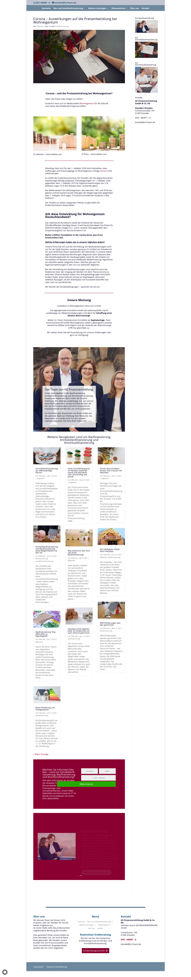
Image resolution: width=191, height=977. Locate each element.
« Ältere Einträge (40, 754)
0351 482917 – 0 (142, 117)
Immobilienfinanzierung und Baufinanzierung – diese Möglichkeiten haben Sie (46, 549)
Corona (103, 171)
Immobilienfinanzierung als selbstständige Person (46, 470)
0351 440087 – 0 (128, 939)
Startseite (46, 8)
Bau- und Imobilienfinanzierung (68, 8)
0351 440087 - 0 (42, 2)
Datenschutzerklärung (57, 966)
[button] (5, 972)
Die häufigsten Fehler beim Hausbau (110, 550)
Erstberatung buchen (94, 950)
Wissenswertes (118, 8)
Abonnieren (86, 784)
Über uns (134, 8)
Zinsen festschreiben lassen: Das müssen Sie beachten (111, 470)
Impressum (38, 966)
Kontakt (145, 8)
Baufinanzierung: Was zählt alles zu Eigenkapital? (45, 634)
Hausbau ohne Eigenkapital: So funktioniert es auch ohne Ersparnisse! (79, 631)
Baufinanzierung (62, 26)
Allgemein (40, 478)
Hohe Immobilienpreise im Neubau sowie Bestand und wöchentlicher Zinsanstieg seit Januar (79, 472)
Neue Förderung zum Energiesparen (45, 708)
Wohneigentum (86, 103)
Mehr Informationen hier (96, 866)
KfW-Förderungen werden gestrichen (110, 624)
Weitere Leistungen (97, 8)
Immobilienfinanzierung (44, 561)
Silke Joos (39, 26)
